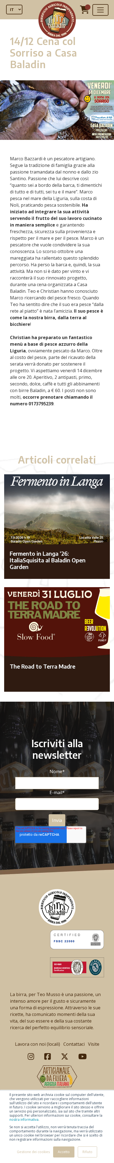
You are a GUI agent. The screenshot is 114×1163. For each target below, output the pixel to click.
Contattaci (74, 1044)
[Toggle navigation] (100, 10)
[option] (57, 432)
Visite (93, 1044)
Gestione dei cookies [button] (33, 1151)
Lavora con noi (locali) (37, 1044)
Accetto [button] (64, 1151)
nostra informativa (23, 1119)
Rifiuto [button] (87, 1151)
